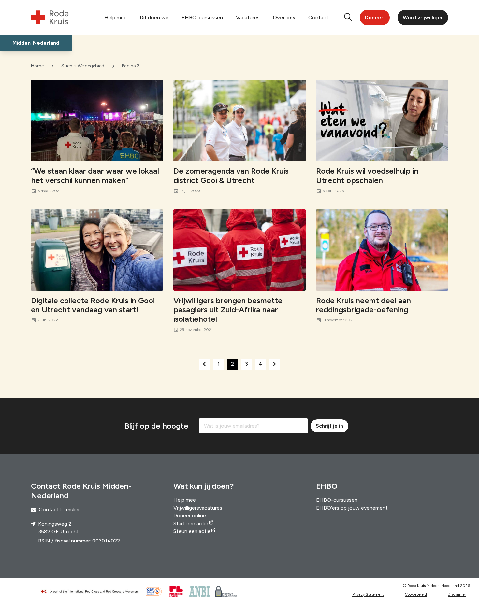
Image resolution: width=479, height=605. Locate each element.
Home (37, 66)
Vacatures (248, 17)
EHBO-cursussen (202, 17)
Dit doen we (154, 17)
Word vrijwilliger (423, 17)
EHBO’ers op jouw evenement (352, 508)
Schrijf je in (329, 426)
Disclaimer (457, 594)
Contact (318, 17)
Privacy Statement (368, 594)
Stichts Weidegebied (82, 66)
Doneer (374, 17)
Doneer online (189, 516)
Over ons (284, 17)
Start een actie (190, 523)
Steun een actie (191, 531)
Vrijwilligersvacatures (197, 508)
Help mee (115, 17)
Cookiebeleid (416, 594)
